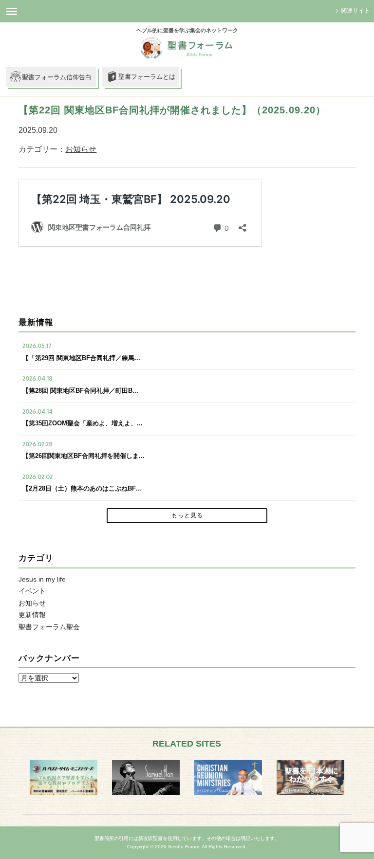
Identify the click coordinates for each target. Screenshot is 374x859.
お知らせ (80, 149)
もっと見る (187, 515)
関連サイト (355, 10)
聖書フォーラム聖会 (49, 627)
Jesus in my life (42, 579)
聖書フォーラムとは (146, 76)
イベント (32, 591)
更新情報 (32, 615)
